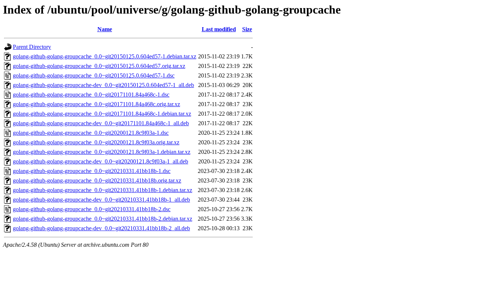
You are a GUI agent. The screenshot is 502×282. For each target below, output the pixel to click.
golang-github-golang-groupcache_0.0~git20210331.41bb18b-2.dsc (92, 209)
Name (104, 29)
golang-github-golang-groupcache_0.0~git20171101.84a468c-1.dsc (91, 94)
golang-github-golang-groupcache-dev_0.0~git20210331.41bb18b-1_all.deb (101, 199)
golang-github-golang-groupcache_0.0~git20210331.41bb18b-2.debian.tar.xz (102, 219)
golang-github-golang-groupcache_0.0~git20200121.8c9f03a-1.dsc (91, 133)
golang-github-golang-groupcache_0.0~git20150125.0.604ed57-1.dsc (94, 75)
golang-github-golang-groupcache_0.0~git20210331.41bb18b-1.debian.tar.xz (102, 190)
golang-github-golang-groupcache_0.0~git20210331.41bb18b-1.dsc (92, 171)
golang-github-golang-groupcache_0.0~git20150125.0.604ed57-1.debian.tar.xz (104, 56)
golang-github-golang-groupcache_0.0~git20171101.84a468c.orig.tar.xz (96, 104)
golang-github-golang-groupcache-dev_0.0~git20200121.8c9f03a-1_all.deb (100, 161)
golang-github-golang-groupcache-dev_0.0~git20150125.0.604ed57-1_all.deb (103, 85)
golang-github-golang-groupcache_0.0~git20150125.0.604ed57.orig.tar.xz (99, 66)
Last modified (219, 29)
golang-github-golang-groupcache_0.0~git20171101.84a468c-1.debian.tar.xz (102, 114)
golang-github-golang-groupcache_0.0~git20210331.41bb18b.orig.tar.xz (97, 180)
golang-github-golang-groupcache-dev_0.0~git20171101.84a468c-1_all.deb (101, 123)
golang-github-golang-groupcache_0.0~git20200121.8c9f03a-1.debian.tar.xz (101, 152)
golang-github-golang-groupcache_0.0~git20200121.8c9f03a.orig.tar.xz (96, 142)
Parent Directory (32, 47)
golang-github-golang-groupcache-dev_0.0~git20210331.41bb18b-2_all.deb (101, 228)
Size (247, 29)
